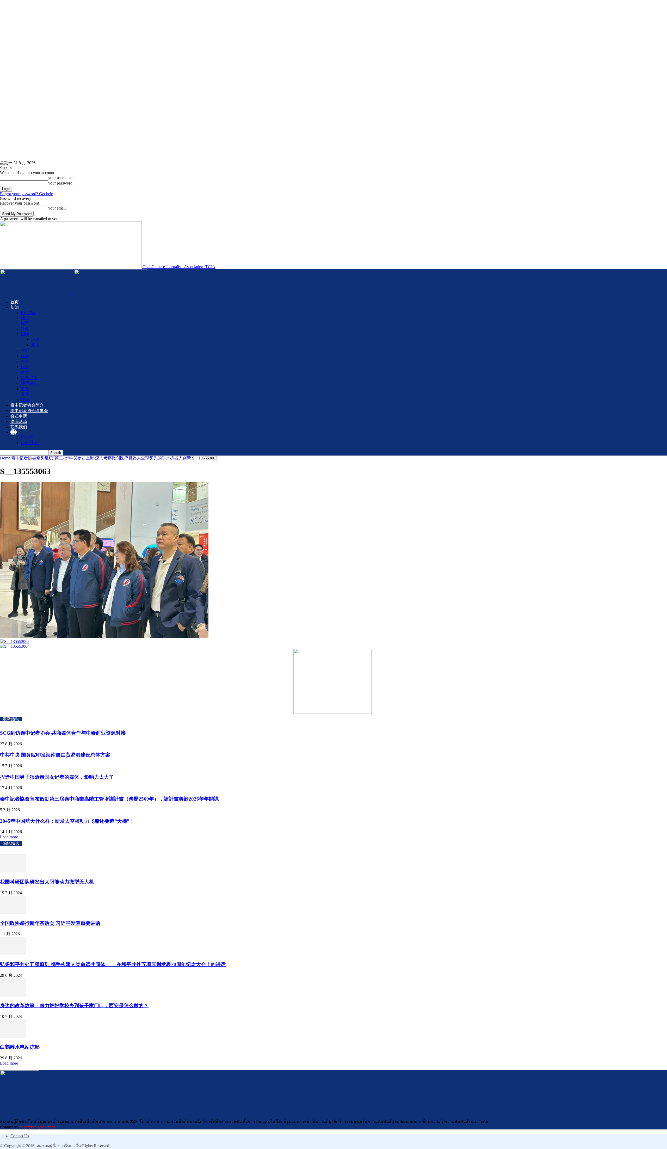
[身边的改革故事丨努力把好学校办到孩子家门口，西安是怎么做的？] (13, 995)
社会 (25, 328)
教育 (25, 388)
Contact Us (19, 1136)
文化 (25, 394)
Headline (28, 312)
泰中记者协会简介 (27, 405)
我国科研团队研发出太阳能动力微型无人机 (47, 881)
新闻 (14, 307)
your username (60, 177)
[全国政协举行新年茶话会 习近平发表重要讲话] (13, 912)
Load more (9, 837)
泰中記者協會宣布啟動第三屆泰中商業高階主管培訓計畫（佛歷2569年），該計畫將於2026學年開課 (109, 799)
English (27, 437)
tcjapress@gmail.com (37, 1127)
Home (5, 458)
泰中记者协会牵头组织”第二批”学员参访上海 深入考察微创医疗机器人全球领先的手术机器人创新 (101, 458)
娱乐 (25, 367)
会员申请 (18, 416)
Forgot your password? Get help (26, 194)
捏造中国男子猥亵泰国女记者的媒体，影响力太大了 (57, 777)
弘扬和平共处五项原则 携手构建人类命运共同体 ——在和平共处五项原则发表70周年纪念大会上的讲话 (113, 964)
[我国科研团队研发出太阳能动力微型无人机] (13, 871)
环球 (35, 339)
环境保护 (29, 383)
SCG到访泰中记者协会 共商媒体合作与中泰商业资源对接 (63, 733)
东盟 (35, 345)
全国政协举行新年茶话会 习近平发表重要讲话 (50, 923)
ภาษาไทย (30, 442)
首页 (14, 302)
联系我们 (18, 427)
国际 (25, 334)
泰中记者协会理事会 (29, 410)
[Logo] (37, 293)
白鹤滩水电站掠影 (20, 1047)
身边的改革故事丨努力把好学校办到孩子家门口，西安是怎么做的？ (74, 1005)
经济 (25, 323)
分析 (25, 350)
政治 (25, 317)
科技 (25, 361)
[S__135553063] (104, 637)
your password (60, 183)
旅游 (25, 356)
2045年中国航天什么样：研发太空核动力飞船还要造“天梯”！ (67, 821)
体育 (25, 372)
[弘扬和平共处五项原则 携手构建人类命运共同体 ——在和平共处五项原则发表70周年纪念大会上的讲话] (13, 953)
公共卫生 (29, 378)
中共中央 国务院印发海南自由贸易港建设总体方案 (55, 755)
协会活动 (18, 421)
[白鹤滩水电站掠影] (13, 1036)
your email (57, 208)
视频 (25, 399)
